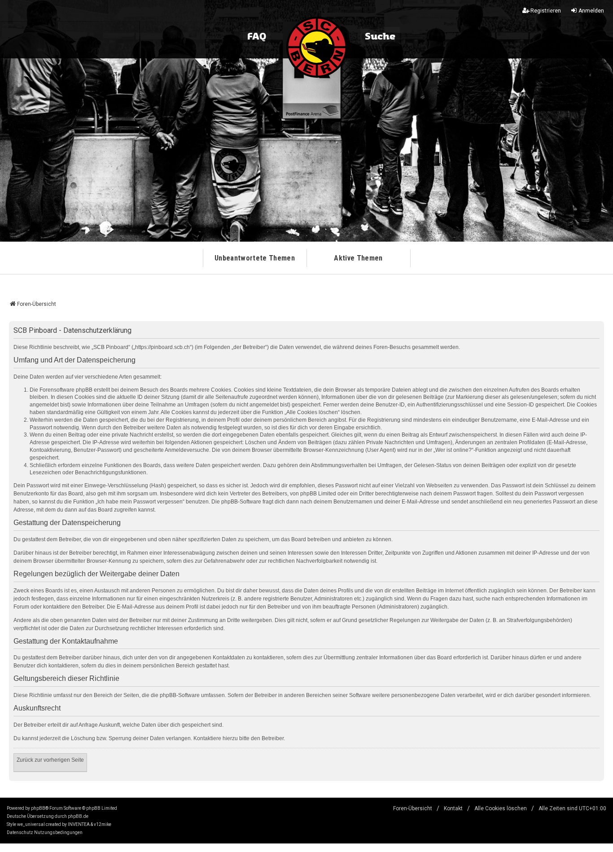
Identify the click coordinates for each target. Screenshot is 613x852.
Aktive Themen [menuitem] (358, 258)
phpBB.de (78, 816)
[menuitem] (20, 833)
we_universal (31, 824)
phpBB (38, 808)
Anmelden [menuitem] (591, 11)
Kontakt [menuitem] (453, 808)
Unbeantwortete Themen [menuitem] (255, 258)
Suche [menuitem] (380, 36)
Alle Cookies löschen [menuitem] (500, 808)
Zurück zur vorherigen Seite (50, 760)
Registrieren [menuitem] (545, 11)
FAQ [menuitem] (256, 36)
